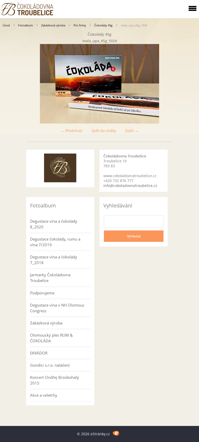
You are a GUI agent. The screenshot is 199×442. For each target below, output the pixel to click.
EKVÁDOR (38, 353)
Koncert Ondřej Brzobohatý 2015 (54, 380)
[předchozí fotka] (8, 84)
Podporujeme (42, 292)
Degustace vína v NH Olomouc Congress (57, 307)
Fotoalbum (25, 25)
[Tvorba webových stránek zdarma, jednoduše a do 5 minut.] (115, 433)
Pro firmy (80, 25)
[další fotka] (190, 84)
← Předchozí (71, 130)
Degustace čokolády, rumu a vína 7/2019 (55, 241)
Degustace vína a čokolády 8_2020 (53, 224)
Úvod (6, 25)
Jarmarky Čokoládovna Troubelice (50, 277)
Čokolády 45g (103, 25)
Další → (131, 130)
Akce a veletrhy (43, 395)
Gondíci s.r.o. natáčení (50, 365)
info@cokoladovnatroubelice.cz (130, 185)
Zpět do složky (103, 130)
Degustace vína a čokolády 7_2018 (53, 259)
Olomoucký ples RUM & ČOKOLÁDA (51, 337)
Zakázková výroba (53, 25)
